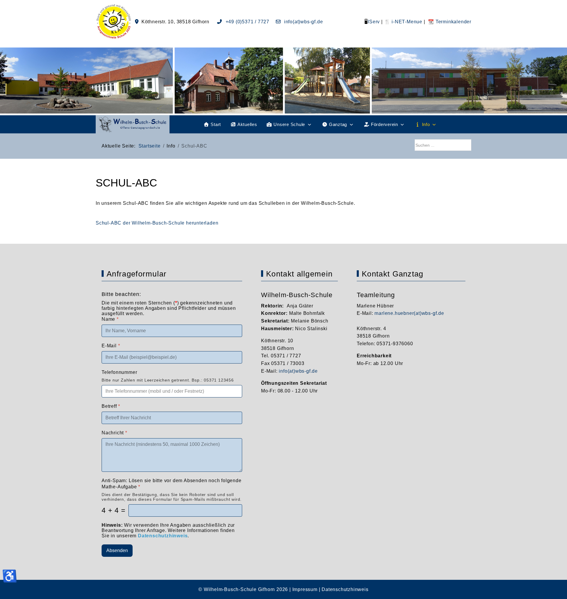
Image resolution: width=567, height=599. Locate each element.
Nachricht (114, 432)
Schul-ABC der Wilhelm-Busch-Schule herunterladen (157, 222)
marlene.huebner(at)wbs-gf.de (409, 313)
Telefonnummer (119, 372)
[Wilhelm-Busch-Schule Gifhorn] (133, 124)
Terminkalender (452, 21)
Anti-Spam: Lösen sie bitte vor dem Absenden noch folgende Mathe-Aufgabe (172, 483)
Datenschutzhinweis (345, 589)
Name (110, 319)
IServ (374, 21)
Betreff (111, 406)
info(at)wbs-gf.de (303, 21)
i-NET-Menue (406, 21)
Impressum (304, 589)
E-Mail (111, 345)
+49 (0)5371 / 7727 (247, 21)
